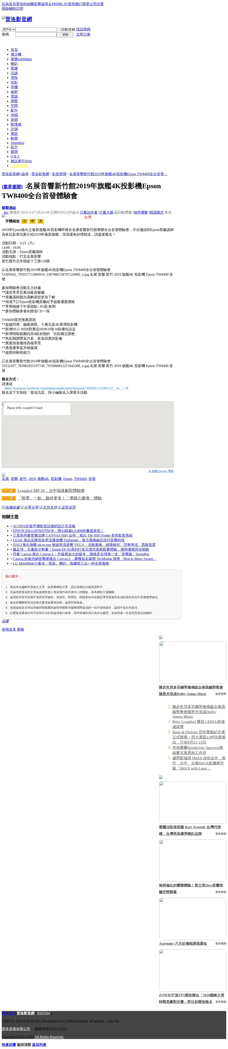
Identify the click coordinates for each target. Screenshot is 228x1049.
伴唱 (14, 115)
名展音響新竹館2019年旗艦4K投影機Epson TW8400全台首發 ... (118, 174)
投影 (14, 82)
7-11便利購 (19, 166)
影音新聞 (59, 174)
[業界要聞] (12, 186)
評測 (14, 129)
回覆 (5, 621)
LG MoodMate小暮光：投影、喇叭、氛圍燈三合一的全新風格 (61, 563)
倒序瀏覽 (141, 212)
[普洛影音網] (17, 19)
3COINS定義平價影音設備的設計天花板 (44, 526)
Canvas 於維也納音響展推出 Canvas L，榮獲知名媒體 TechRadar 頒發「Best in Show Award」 (84, 559)
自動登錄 (68, 29)
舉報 (20, 629)
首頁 (14, 50)
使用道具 (9, 629)
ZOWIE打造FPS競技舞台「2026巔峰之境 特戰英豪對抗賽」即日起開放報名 (191, 998)
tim (6, 212)
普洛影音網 (11, 174)
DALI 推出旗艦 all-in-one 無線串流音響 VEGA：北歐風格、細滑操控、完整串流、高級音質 (84, 545)
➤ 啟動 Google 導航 (161, 471)
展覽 (21, 59)
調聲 (14, 101)
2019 (32, 479)
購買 (14, 152)
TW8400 (80, 479)
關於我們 (9, 1013)
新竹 (23, 479)
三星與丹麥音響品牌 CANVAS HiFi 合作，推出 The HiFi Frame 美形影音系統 (72, 535)
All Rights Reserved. (49, 1037)
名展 (5, 479)
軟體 (14, 138)
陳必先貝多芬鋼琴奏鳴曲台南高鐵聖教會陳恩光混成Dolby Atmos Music (191, 690)
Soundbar (17, 143)
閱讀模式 (156, 212)
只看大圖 (106, 212)
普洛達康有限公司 (16, 1029)
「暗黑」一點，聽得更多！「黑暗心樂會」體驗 (60, 498)
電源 (14, 96)
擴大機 (16, 54)
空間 (14, 106)
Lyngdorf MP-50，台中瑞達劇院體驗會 (51, 490)
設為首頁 (9, 4)
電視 (14, 78)
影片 (14, 147)
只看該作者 (89, 212)
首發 (92, 479)
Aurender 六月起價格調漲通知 (183, 943)
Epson (67, 479)
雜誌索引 (21, 161)
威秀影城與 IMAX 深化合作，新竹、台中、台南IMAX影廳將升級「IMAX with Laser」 (199, 763)
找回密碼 (83, 29)
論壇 (24, 174)
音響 (14, 479)
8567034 (43, 1013)
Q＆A (15, 156)
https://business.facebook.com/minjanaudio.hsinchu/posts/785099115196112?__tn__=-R (66, 388)
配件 (14, 110)
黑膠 (14, 68)
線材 (14, 92)
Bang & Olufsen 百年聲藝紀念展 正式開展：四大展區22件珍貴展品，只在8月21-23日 (199, 737)
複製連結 (9, 208)
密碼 (5, 34)
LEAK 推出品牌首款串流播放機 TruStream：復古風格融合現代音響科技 (69, 540)
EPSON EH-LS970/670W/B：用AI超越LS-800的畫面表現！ (58, 531)
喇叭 (14, 64)
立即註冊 (83, 34)
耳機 (14, 87)
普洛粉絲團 (25, 4)
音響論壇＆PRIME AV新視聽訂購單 (62, 4)
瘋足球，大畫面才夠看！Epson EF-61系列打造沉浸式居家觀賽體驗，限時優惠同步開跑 (81, 549)
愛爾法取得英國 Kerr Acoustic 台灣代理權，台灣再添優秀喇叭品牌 (190, 830)
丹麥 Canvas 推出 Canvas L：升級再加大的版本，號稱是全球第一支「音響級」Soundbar (81, 554)
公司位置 (97, 4)
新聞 (14, 120)
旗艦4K (43, 479)
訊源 (14, 73)
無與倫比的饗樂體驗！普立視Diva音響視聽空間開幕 (191, 888)
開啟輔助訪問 (12, 8)
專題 (14, 134)
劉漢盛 (16, 124)
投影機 (56, 479)
